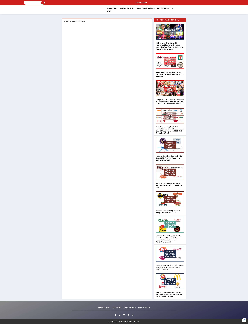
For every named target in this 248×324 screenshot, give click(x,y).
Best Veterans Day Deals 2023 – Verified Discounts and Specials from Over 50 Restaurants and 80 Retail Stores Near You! (169, 130)
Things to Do (126, 8)
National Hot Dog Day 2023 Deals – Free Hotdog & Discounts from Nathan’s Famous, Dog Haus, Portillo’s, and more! (169, 239)
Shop (109, 11)
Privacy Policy (130, 307)
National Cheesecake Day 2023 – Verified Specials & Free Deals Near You (169, 185)
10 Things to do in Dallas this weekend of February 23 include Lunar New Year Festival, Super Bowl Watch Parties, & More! (169, 46)
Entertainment (164, 8)
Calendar (111, 8)
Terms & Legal (104, 307)
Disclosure (116, 307)
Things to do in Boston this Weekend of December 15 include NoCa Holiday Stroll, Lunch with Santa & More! (170, 102)
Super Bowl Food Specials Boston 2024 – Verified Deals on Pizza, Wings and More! (169, 74)
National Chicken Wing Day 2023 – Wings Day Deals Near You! (168, 212)
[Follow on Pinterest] (128, 315)
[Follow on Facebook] (115, 315)
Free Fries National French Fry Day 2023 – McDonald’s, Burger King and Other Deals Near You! (169, 294)
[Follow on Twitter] (119, 315)
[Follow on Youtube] (132, 315)
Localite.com (141, 2)
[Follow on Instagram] (124, 315)
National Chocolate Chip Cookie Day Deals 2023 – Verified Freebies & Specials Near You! (169, 158)
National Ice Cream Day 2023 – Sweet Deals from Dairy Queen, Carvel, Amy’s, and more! (170, 267)
